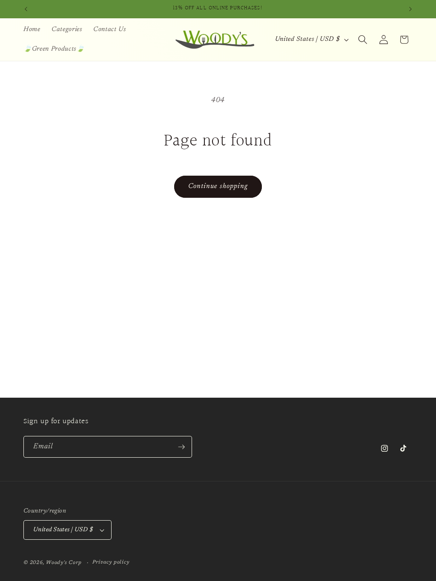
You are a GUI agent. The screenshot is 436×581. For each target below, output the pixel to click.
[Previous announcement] (26, 9)
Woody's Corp (63, 562)
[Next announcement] (410, 9)
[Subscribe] (181, 447)
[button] (363, 39)
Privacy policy (110, 562)
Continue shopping (218, 186)
